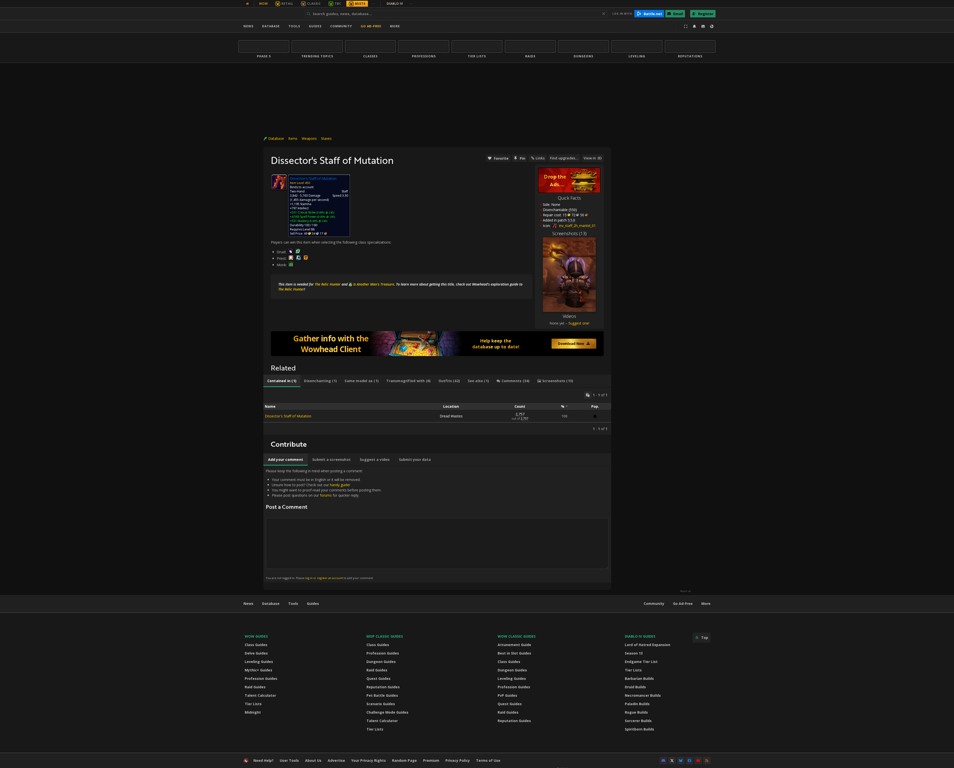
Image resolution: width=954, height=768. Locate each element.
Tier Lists (253, 703)
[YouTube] (698, 760)
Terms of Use (488, 760)
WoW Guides (256, 636)
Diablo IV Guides (640, 636)
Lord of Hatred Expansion (647, 644)
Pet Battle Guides (382, 695)
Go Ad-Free (371, 26)
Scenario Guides (380, 703)
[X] (672, 760)
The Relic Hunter (328, 284)
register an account (330, 578)
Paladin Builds (637, 703)
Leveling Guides (259, 661)
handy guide (339, 484)
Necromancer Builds (643, 695)
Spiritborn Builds (639, 729)
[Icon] (279, 182)
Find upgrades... (564, 158)
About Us (313, 760)
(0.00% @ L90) (326, 217)
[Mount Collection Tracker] (437, 343)
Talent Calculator (260, 695)
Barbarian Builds (639, 678)
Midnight (253, 712)
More (706, 603)
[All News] (247, 4)
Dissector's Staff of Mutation (288, 416)
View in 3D (593, 158)
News (248, 26)
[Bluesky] (680, 760)
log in (309, 578)
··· (373, 3)
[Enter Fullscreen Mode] (685, 26)
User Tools (289, 760)
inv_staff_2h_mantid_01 (577, 225)
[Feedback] (703, 26)
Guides (315, 26)
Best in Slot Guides (514, 653)
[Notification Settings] (694, 26)
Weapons (309, 138)
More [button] (395, 26)
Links (540, 158)
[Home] (269, 13)
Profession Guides (261, 678)
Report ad (685, 591)
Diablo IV (400, 3)
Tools (293, 603)
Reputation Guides (383, 687)
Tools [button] (294, 26)
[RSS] (707, 760)
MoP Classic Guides (384, 636)
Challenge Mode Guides (387, 712)
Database (271, 26)
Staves (326, 138)
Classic (314, 3)
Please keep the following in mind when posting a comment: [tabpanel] (323, 524)
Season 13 (634, 653)
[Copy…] (588, 395)
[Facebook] (689, 760)
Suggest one (578, 323)
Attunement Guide (514, 644)
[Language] (712, 26)
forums (326, 495)
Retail (287, 3)
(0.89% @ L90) (325, 212)
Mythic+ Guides (258, 670)
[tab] (281, 381)
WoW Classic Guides (517, 636)
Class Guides (256, 644)
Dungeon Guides (381, 661)
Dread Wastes (451, 416)
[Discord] (663, 760)
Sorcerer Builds (638, 720)
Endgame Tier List (641, 661)
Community (341, 26)
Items (292, 138)
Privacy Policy (457, 760)
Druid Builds (635, 687)
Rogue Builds (636, 712)
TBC (338, 3)
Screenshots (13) (569, 233)
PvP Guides (507, 695)
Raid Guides (255, 687)
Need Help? (263, 760)
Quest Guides (378, 678)
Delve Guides (256, 653)
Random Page (404, 760)
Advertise (336, 760)
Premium (431, 760)
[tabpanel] (437, 411)
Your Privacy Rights (368, 760)
